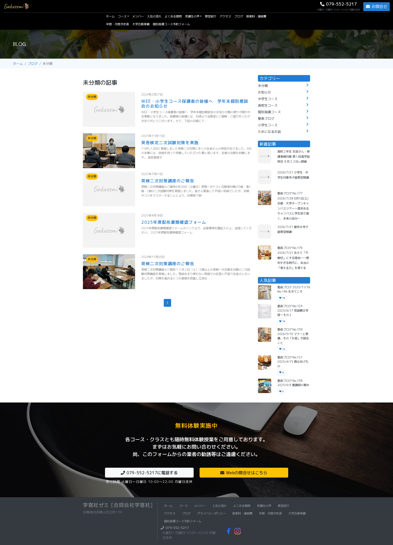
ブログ (238, 16)
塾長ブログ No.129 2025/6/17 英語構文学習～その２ (292, 310)
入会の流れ (154, 16)
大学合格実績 (140, 24)
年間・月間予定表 (117, 24)
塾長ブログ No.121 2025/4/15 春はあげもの (292, 361)
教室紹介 (210, 16)
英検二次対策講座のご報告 (167, 181)
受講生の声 (192, 16)
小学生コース (268, 125)
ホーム (111, 16)
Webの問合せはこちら (246, 472)
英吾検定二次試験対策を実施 (170, 142)
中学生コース (268, 99)
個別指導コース (269, 112)
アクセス (225, 16)
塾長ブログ (266, 118)
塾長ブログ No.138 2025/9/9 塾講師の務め (293, 383)
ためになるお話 (269, 131)
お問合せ (379, 6)
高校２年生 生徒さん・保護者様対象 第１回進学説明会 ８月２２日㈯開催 (293, 156)
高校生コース (268, 105)
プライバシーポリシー (211, 513)
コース (122, 16)
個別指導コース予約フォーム (171, 24)
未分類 (263, 85)
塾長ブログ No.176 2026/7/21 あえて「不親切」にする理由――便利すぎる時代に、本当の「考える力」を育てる (293, 258)
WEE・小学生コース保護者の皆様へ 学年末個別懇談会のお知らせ (194, 103)
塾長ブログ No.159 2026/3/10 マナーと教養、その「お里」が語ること (293, 336)
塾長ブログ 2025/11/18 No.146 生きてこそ (293, 289)
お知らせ (264, 92)
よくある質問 (173, 16)
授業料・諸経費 (256, 16)
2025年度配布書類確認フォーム (173, 222)
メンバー (138, 16)
